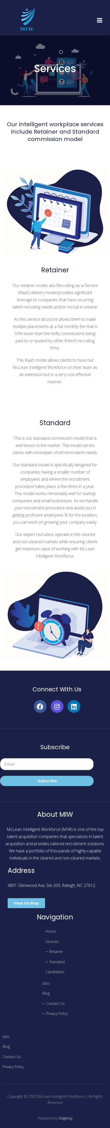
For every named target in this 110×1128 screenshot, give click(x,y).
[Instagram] (57, 706)
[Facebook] (40, 706)
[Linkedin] (74, 706)
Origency (65, 1118)
